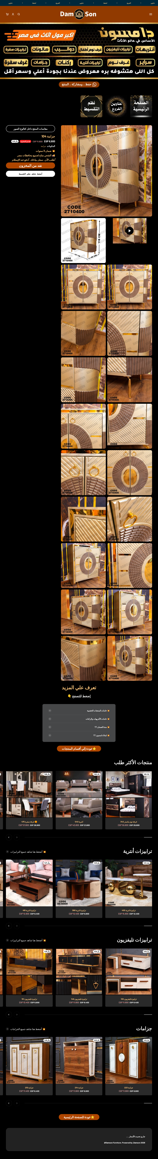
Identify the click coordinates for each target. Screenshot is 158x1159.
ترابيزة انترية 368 (79, 910)
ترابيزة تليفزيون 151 (29, 999)
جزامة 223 (128, 1087)
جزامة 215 (29, 1087)
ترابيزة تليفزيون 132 (129, 999)
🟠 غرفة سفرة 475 (29, 821)
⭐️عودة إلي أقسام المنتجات (79, 748)
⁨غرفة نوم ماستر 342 (128, 821)
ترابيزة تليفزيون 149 (79, 999)
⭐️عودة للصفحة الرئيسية (79, 1117)
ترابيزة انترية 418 (29, 910)
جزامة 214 (79, 1087)
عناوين (133, 3)
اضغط (85, 3)
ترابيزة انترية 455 (129, 910)
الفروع (109, 3)
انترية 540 (79, 821)
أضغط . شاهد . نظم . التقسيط (30, 174)
